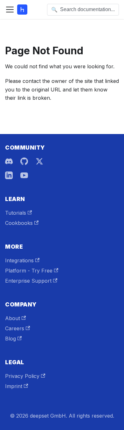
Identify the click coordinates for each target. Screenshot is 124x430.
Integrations (19, 260)
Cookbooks (19, 223)
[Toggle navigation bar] (10, 9)
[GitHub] (24, 161)
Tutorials (15, 213)
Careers (14, 328)
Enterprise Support (28, 281)
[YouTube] (24, 175)
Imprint (13, 386)
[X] (39, 161)
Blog (10, 338)
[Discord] (9, 161)
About (12, 318)
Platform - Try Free (28, 270)
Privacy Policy (22, 376)
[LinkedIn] (9, 175)
